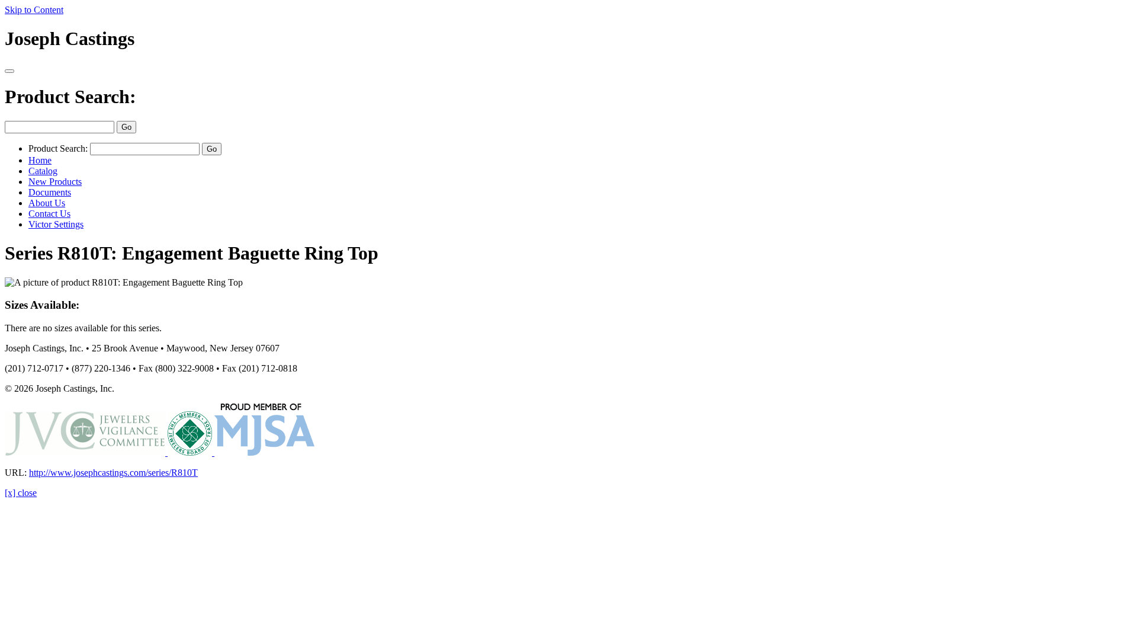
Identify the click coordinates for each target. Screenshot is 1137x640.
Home (40, 160)
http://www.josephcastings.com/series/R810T (113, 473)
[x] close (21, 493)
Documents (49, 192)
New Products (55, 182)
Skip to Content (34, 10)
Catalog (42, 171)
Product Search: (70, 96)
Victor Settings (55, 224)
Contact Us (49, 214)
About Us (46, 203)
